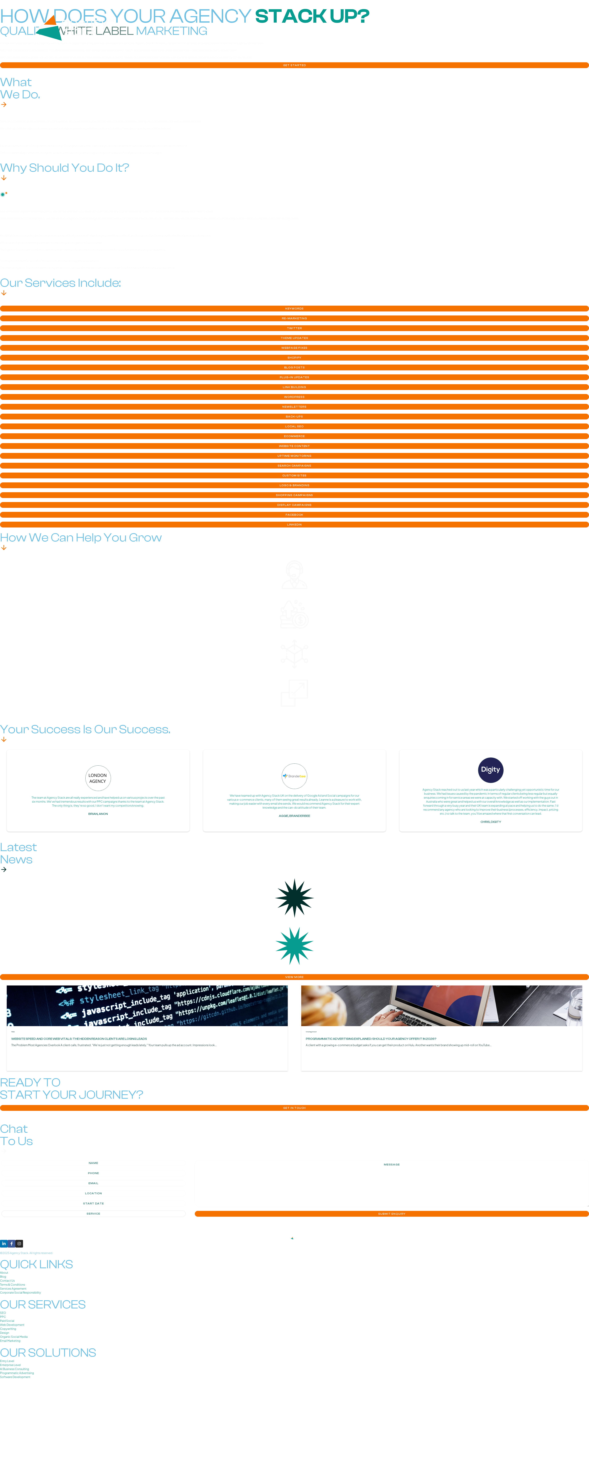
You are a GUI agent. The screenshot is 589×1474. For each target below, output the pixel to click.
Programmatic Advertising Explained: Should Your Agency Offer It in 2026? (371, 1039)
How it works (512, 27)
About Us (453, 27)
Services (478, 27)
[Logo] (75, 28)
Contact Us (544, 27)
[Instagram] (19, 1244)
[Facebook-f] (11, 1244)
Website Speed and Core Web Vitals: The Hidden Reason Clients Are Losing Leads (79, 1039)
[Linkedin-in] (4, 1244)
